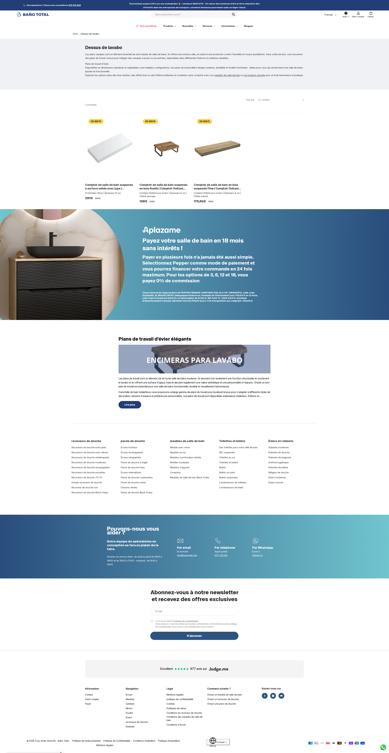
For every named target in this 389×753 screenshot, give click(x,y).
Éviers (129, 717)
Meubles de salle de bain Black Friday (189, 477)
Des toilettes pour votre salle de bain (238, 447)
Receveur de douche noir (84, 487)
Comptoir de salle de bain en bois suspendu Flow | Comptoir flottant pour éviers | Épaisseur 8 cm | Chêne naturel (218, 186)
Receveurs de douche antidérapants (90, 457)
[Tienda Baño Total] (33, 14)
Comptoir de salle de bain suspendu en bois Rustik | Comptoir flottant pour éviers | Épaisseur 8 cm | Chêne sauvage (163, 186)
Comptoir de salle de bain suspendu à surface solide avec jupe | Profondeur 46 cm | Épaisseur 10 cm (109, 186)
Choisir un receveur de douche (223, 699)
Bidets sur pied (227, 472)
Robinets (130, 726)
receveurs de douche (137, 722)
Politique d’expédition (169, 740)
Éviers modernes (277, 477)
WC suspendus (227, 452)
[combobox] (194, 14)
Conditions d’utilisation (144, 740)
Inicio (75, 33)
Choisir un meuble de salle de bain (224, 694)
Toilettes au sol (227, 457)
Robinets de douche (278, 452)
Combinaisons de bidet (231, 487)
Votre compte (92, 699)
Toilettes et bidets (228, 462)
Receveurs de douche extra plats (88, 447)
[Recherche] (234, 14)
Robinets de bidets (278, 467)
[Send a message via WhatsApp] (383, 747)
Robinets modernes (278, 447)
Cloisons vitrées (129, 487)
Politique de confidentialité (186, 621)
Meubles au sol (178, 452)
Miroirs (129, 708)
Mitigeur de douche (278, 472)
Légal (170, 688)
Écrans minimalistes (131, 472)
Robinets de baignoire (279, 457)
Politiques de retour (176, 708)
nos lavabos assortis (254, 75)
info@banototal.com (187, 555)
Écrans (129, 694)
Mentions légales (175, 694)
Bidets (222, 467)
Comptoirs (175, 472)
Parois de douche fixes (133, 467)
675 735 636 (221, 555)
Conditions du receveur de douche (184, 713)
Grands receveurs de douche (86, 482)
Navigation (132, 688)
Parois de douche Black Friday (136, 492)
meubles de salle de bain (227, 75)
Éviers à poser (275, 482)
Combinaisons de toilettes (232, 482)
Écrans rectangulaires (132, 452)
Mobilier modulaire (179, 462)
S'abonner (194, 635)
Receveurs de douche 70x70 (86, 477)
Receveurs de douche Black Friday (89, 492)
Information (92, 688)
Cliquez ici (257, 555)
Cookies (171, 703)
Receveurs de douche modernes (88, 462)
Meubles (130, 699)
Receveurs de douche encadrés (88, 472)
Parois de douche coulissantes (137, 477)
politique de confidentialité (180, 699)
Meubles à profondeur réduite (185, 457)
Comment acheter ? (219, 688)
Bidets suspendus (228, 477)
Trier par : (250, 100)
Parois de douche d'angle (134, 462)
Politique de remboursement (86, 740)
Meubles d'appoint (179, 467)
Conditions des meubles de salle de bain (185, 718)
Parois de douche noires (133, 482)
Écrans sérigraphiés (131, 457)
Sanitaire (130, 703)
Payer (88, 703)
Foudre (129, 713)
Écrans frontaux (129, 447)
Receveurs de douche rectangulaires (90, 467)
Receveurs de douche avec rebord (89, 452)
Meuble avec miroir (180, 447)
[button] (370, 14)
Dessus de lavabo (90, 33)
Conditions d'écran (176, 724)
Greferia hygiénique (278, 462)
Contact (89, 694)
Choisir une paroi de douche (221, 703)
